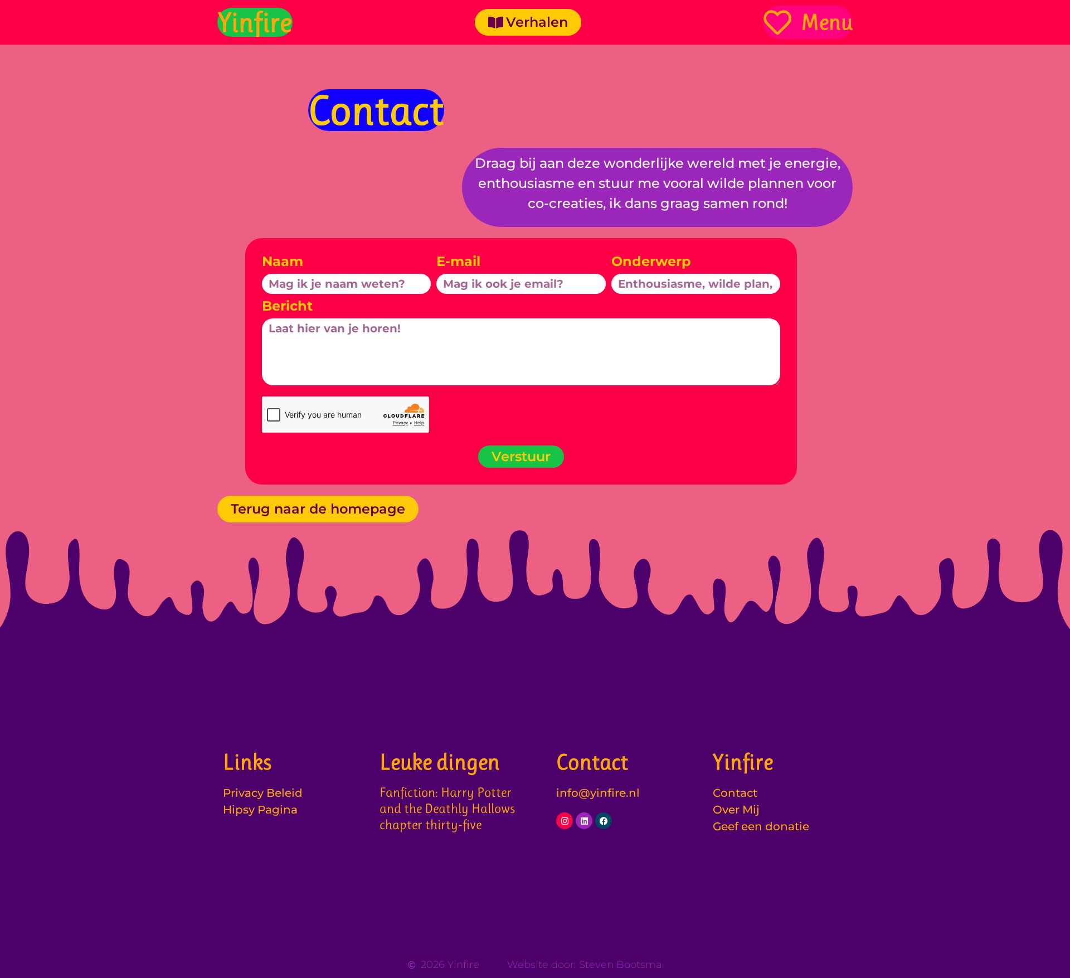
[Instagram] (564, 820)
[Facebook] (603, 820)
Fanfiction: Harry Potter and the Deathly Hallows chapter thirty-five (447, 808)
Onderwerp (651, 262)
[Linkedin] (584, 820)
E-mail (458, 262)
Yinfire (255, 22)
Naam (282, 262)
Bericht (287, 306)
